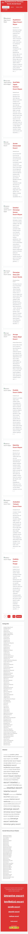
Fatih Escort (6, 727)
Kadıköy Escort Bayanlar (9, 643)
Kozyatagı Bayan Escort (9, 736)
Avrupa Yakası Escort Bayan (9, 698)
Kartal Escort (6, 644)
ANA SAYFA (6, 7)
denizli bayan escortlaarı (8, 863)
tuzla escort (14, 921)
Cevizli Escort (6, 637)
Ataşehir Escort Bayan (8, 633)
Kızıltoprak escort (16, 805)
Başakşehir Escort (7, 720)
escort (12, 925)
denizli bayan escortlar (8, 860)
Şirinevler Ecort (7, 743)
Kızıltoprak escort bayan (8, 806)
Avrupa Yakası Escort (17, 342)
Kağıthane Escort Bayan (9, 734)
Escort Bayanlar (7, 700)
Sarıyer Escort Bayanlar (8, 740)
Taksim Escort (6, 693)
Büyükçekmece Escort (8, 677)
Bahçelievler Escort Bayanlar (10, 717)
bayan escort (18, 763)
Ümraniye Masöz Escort (8, 655)
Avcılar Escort (6, 665)
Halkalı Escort (6, 683)
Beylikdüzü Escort (7, 674)
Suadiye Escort (7, 653)
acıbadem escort (7, 754)
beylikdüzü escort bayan (12, 767)
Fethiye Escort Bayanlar (8, 730)
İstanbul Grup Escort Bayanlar (10, 731)
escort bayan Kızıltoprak (8, 778)
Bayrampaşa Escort (8, 721)
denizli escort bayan (7, 835)
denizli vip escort (6, 859)
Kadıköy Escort (16, 567)
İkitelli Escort (6, 686)
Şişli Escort (6, 690)
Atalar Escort (6, 630)
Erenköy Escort (7, 638)
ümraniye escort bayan (12, 812)
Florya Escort (6, 681)
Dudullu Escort (16, 395)
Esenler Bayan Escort (8, 724)
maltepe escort (16, 806)
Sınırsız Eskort (6, 710)
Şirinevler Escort (7, 744)
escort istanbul (10, 782)
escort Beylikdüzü (13, 779)
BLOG (12, 7)
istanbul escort (14, 788)
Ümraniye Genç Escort (8, 657)
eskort (15, 925)
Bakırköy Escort (16, 450)
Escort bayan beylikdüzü (11, 773)
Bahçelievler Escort (8, 714)
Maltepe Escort (7, 648)
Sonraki (19, 616)
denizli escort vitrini (7, 875)
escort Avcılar (13, 769)
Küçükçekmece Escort (8, 687)
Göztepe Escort (7, 640)
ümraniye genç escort (12, 824)
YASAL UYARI (19, 7)
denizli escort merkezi (7, 864)
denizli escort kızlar (7, 849)
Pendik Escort (6, 651)
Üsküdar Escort (7, 658)
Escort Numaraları (7, 701)
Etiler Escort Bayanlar (8, 680)
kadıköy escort (11, 803)
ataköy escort (12, 756)
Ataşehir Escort (7, 631)
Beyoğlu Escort (7, 723)
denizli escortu (6, 845)
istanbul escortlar (12, 794)
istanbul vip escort (14, 801)
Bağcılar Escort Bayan (8, 713)
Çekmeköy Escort (7, 726)
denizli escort (6, 839)
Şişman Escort (6, 709)
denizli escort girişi (7, 865)
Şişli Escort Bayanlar (8, 691)
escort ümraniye (13, 785)
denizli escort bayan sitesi (8, 877)
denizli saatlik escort (7, 853)
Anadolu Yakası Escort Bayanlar (10, 660)
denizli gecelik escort (7, 851)
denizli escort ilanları (7, 846)
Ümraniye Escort (7, 654)
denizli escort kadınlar (7, 850)
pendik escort (14, 907)
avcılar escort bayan (14, 761)
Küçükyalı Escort (7, 645)
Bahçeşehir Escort (7, 719)
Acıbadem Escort (16, 509)
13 (14, 616)
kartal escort (10, 805)
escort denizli (6, 838)
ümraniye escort (11, 809)
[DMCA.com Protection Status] (14, 928)
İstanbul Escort (16, 27)
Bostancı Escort (7, 635)
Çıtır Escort (6, 703)
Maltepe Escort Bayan (8, 650)
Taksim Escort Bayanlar (8, 694)
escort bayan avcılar (13, 771)
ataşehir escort (14, 912)
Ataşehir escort (10, 758)
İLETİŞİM (5, 9)
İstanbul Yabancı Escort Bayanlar (10, 733)
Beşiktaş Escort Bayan (8, 673)
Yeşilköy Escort (7, 697)
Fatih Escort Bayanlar (8, 729)
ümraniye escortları (9, 814)
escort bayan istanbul (12, 776)
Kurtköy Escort (7, 647)
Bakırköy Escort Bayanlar (9, 670)
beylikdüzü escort (10, 765)
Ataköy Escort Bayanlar (8, 664)
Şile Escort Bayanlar (8, 741)
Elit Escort (6, 704)
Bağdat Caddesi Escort (8, 634)
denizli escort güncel (7, 866)
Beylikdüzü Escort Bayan (9, 675)
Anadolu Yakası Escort (17, 217)
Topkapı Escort (7, 696)
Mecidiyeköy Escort (8, 688)
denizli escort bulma (7, 869)
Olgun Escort (6, 707)
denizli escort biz (6, 878)
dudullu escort (6, 769)
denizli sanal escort (7, 848)
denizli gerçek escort (7, 874)
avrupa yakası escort (10, 763)
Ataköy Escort (6, 663)
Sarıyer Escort (6, 739)
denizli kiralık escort (7, 854)
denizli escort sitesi (7, 856)
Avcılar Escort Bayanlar (8, 667)
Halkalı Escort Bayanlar (8, 684)
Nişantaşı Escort (7, 737)
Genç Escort (6, 706)
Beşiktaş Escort (7, 671)
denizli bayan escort (7, 836)
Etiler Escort (6, 678)
